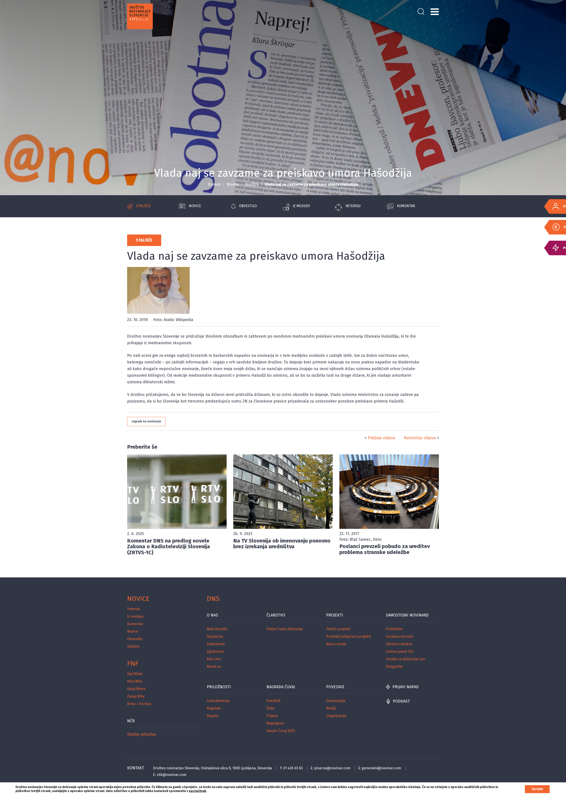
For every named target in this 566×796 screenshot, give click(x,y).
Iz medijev (301, 206)
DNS (213, 599)
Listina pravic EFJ (399, 651)
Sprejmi (537, 789)
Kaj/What (134, 674)
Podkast (401, 701)
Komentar (406, 206)
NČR (131, 720)
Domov (214, 184)
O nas (212, 615)
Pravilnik (273, 701)
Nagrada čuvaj (280, 686)
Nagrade (214, 708)
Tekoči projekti (338, 629)
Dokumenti (216, 644)
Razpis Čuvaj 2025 (280, 731)
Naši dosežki (217, 629)
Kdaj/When (136, 689)
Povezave (335, 686)
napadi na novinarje (146, 421)
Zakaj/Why (136, 696)
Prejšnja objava (381, 437)
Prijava (272, 716)
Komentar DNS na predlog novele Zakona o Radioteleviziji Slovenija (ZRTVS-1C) (168, 547)
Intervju (353, 206)
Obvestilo (248, 206)
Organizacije (336, 716)
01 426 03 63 (293, 768)
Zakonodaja (335, 701)
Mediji (331, 708)
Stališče (252, 184)
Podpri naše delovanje (284, 629)
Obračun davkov (399, 644)
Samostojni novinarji (407, 615)
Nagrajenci (275, 723)
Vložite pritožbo (141, 734)
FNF (132, 663)
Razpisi (212, 716)
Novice (233, 184)
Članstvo (275, 615)
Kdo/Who (134, 681)
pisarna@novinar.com (332, 768)
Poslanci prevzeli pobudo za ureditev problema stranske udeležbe (384, 549)
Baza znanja (336, 644)
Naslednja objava (420, 437)
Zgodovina (215, 651)
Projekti (334, 615)
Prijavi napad (405, 686)
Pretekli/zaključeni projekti (348, 636)
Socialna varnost (399, 636)
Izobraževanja (218, 701)
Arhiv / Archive (139, 704)
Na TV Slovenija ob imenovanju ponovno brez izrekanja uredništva (282, 544)
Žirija (270, 708)
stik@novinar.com (171, 775)
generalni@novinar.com (381, 768)
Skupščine (215, 636)
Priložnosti (219, 686)
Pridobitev (394, 629)
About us (214, 666)
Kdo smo (214, 659)
